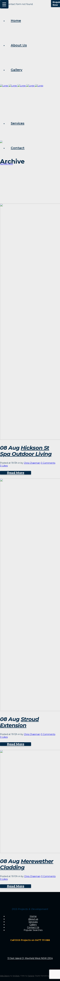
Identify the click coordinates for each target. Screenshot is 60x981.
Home (33, 916)
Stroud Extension (19, 722)
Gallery (33, 924)
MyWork (16, 976)
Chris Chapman (32, 463)
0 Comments (48, 463)
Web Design (5, 976)
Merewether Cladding (26, 864)
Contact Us (33, 927)
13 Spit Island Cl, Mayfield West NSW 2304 (30, 958)
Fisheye (31, 976)
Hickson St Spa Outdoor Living (26, 450)
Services (33, 921)
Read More (15, 473)
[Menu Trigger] (4, 4)
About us (33, 919)
